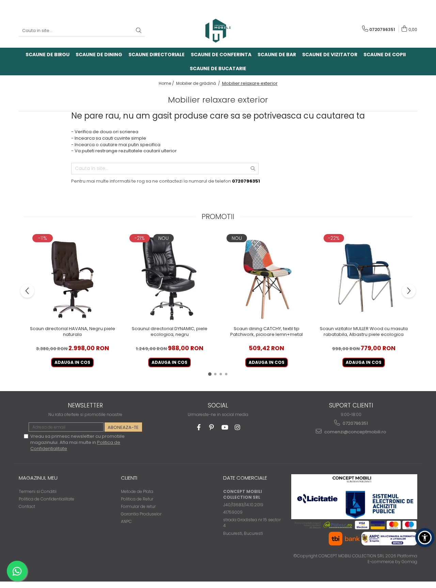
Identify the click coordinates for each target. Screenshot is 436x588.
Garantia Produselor (141, 514)
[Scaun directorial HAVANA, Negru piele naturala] (72, 277)
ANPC (126, 521)
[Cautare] (139, 30)
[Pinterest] (212, 427)
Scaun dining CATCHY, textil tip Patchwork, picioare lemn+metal (266, 332)
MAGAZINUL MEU (38, 477)
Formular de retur (138, 506)
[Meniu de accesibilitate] (424, 537)
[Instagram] (238, 427)
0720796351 (355, 423)
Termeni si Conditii (38, 491)
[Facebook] (199, 427)
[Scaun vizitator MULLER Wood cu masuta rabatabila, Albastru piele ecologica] (363, 277)
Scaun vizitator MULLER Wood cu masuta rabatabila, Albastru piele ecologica (364, 332)
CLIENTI (129, 477)
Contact (27, 506)
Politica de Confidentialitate (46, 499)
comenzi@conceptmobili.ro (354, 432)
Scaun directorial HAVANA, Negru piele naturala (72, 332)
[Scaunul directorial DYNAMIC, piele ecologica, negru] (169, 277)
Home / (167, 83)
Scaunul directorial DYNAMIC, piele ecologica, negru (169, 332)
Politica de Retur (137, 499)
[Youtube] (225, 427)
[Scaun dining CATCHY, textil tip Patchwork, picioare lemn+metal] (266, 277)
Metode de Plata (137, 491)
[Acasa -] (218, 31)
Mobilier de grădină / (198, 83)
